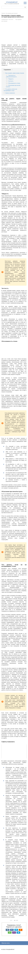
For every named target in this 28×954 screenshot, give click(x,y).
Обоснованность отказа (14, 83)
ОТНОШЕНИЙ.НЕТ (12, 2)
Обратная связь (5, 943)
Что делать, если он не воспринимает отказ (10, 89)
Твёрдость (11, 79)
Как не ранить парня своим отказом (14, 73)
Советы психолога (10, 93)
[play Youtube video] (14, 751)
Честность (10, 81)
